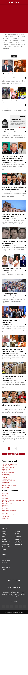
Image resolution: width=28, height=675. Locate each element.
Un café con (18, 539)
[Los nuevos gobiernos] (14, 285)
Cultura (3, 536)
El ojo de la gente (6, 541)
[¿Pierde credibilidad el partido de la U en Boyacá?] (14, 233)
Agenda (3, 533)
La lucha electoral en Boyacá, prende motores (12, 377)
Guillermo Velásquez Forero (8, 480)
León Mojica (5, 493)
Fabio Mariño (5, 498)
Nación (3, 548)
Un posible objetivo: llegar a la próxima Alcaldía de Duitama (13, 350)
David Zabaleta (5, 518)
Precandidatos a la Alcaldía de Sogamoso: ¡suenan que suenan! (13, 431)
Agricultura (4, 534)
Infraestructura (5, 544)
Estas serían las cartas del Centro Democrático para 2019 (14, 188)
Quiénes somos (5, 565)
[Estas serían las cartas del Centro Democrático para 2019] (14, 179)
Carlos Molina (4, 71)
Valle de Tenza (18, 541)
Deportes (4, 538)
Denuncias (4, 569)
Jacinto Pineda (5, 482)
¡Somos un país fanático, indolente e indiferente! (10, 102)
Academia (4, 531)
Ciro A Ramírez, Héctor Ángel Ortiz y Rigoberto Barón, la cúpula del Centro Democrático (13, 158)
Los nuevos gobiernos (9, 294)
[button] (2, 2)
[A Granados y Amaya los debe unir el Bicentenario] (14, 66)
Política (17, 533)
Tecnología (18, 536)
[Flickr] (7, 606)
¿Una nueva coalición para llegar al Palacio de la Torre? (14, 215)
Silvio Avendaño (6, 508)
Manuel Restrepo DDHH (8, 472)
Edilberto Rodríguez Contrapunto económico (13, 500)
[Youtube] (24, 606)
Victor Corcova (5, 513)
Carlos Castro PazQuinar (8, 467)
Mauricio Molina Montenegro (9, 502)
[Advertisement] (14, 19)
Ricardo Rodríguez (6, 506)
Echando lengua (5, 474)
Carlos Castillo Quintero (7, 466)
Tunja (16, 538)
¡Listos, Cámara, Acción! (11, 405)
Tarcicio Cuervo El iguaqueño (9, 510)
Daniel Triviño (5, 516)
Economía (4, 539)
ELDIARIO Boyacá (5, 77)
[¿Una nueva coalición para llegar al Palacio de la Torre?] (14, 206)
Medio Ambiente (6, 546)
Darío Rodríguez (6, 471)
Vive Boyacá (18, 544)
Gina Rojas (4, 477)
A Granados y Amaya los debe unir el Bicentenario (13, 75)
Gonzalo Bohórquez (7, 479)
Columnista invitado (6, 469)
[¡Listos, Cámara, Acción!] (14, 397)
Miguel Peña (5, 505)
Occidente (17, 531)
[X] (20, 606)
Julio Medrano (5, 487)
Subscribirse (5, 557)
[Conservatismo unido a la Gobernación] (14, 312)
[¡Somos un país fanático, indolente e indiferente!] (14, 93)
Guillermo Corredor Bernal (8, 497)
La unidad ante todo (9, 130)
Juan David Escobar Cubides (9, 485)
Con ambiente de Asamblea (12, 268)
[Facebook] (3, 606)
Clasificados (5, 562)
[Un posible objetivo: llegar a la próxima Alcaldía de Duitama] (14, 341)
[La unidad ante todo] (14, 121)
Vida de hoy (18, 543)
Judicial (3, 543)
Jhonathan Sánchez (6, 484)
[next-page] (18, 448)
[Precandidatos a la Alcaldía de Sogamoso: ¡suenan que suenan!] (14, 422)
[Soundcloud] (16, 606)
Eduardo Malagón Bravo (8, 475)
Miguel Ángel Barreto (7, 503)
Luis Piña (4, 495)
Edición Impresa (6, 567)
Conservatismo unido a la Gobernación (11, 321)
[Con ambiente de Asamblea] (14, 260)
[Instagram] (11, 606)
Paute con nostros (6, 560)
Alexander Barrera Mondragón (9, 464)
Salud (16, 534)
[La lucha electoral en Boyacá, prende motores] (14, 368)
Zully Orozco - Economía (8, 515)
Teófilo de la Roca (6, 511)
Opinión (4, 549)
